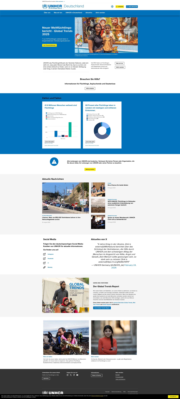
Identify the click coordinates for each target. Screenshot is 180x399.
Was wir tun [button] (119, 63)
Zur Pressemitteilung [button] (49, 45)
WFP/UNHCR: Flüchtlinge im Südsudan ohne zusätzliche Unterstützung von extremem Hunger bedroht (121, 203)
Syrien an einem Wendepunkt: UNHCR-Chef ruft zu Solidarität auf (121, 218)
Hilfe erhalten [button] (132, 6)
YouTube (77, 375)
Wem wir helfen (47, 357)
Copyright (107, 391)
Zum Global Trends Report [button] (101, 308)
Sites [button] (112, 6)
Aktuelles (89, 12)
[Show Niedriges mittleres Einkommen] (95, 115)
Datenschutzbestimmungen (97, 395)
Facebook (52, 259)
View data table (49, 141)
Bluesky (50, 267)
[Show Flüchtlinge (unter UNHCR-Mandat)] (54, 113)
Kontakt (118, 375)
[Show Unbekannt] (90, 120)
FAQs (124, 391)
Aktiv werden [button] (120, 67)
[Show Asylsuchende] (49, 116)
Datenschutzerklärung (116, 391)
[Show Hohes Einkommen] (92, 118)
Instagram (52, 254)
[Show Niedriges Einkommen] (93, 114)
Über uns (47, 12)
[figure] (61, 127)
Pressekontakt (119, 377)
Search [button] (108, 6)
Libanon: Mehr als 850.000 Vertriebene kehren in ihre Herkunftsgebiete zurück (61, 218)
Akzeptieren (173, 396)
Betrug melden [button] (90, 169)
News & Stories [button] (96, 375)
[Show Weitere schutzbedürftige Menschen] (54, 117)
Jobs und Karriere (120, 379)
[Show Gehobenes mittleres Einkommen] (96, 117)
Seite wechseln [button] (59, 1)
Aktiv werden (100, 12)
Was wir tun (58, 12)
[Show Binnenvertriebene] (50, 119)
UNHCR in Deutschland (74, 12)
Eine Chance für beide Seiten (118, 185)
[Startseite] (52, 7)
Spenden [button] (120, 7)
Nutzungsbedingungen (133, 391)
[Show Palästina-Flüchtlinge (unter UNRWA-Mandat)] (56, 114)
